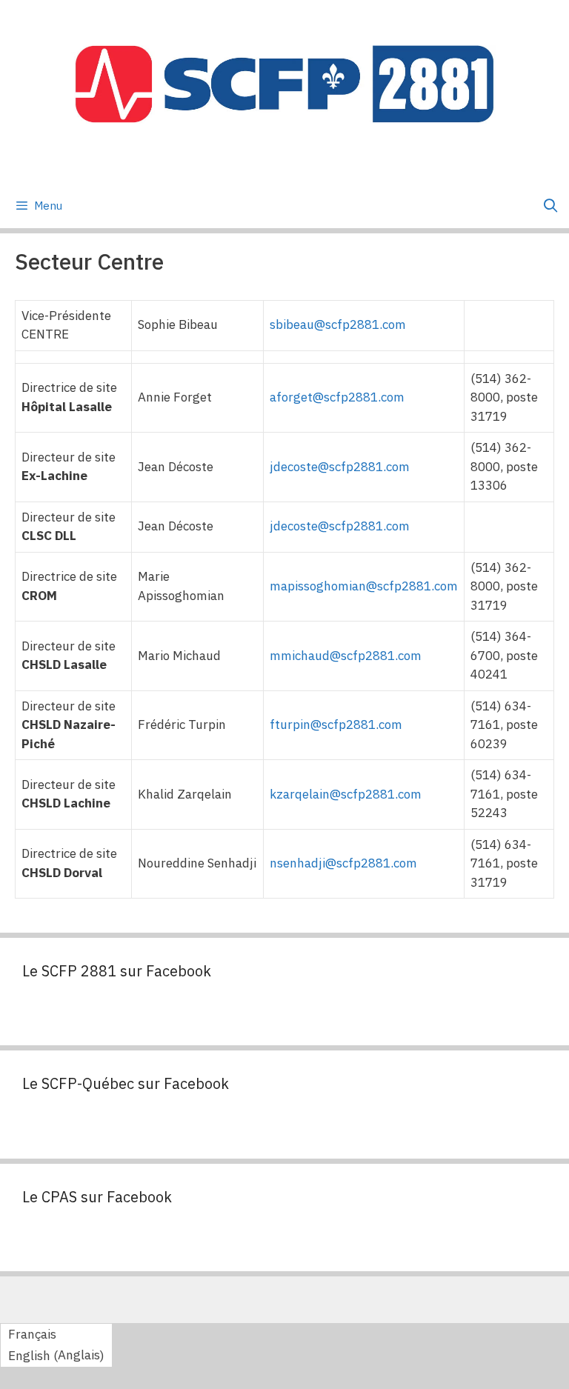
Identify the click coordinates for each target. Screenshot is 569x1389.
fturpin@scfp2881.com (336, 724)
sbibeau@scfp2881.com (338, 324)
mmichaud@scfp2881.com (346, 655)
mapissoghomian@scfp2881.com (364, 586)
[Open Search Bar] (551, 206)
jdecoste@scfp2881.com (340, 467)
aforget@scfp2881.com (337, 397)
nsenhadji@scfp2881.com (343, 863)
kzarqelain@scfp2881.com (346, 794)
